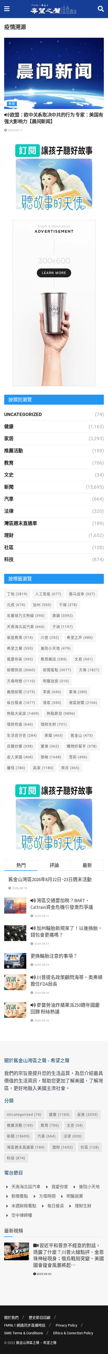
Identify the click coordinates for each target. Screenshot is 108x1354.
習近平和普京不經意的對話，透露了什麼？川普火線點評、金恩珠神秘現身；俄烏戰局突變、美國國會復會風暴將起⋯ (68, 1255)
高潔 (43, 768)
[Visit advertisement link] (54, 177)
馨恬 (16, 768)
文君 (83, 659)
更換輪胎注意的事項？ (54, 956)
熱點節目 (61, 713)
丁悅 (17, 594)
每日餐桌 (21, 703)
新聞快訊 (21, 670)
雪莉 (78, 757)
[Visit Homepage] (53, 9)
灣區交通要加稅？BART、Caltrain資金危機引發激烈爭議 (61, 903)
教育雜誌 (54, 659)
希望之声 (80, 637)
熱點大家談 (23, 713)
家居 (9, 438)
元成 (16, 605)
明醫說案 (56, 681)
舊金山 (82, 735)
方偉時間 (21, 681)
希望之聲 (20, 648)
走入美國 (20, 757)
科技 (9, 559)
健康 (9, 426)
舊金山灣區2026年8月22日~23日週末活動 (50, 879)
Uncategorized (23, 414)
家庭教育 (20, 637)
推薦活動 (13, 450)
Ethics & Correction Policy (73, 1333)
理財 (9, 535)
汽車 (9, 499)
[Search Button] (101, 9)
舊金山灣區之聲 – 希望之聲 (36, 1343)
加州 (42, 605)
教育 (9, 463)
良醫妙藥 (20, 746)
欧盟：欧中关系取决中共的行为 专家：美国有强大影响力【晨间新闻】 (53, 118)
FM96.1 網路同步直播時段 (24, 1325)
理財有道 (20, 724)
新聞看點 (57, 670)
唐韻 (62, 615)
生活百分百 (22, 735)
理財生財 (54, 724)
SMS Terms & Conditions (23, 1333)
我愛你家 (20, 659)
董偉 (50, 746)
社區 (9, 547)
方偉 (89, 670)
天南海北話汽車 (26, 627)
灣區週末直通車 (20, 523)
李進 (52, 692)
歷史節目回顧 (39, 1317)
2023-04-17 (14, 130)
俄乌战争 (82, 594)
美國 (54, 735)
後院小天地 (56, 648)
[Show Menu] (6, 9)
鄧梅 (51, 757)
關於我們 (11, 1317)
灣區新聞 (83, 703)
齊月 (70, 768)
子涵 (62, 627)
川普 (50, 637)
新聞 (12, 104)
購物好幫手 (82, 746)
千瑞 (68, 605)
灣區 (52, 703)
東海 (78, 692)
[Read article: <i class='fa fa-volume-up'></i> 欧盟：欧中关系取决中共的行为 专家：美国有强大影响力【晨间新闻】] (54, 73)
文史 (9, 475)
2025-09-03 (44, 1274)
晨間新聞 (21, 692)
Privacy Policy (66, 1325)
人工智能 (48, 594)
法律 (9, 511)
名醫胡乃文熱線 (26, 615)
